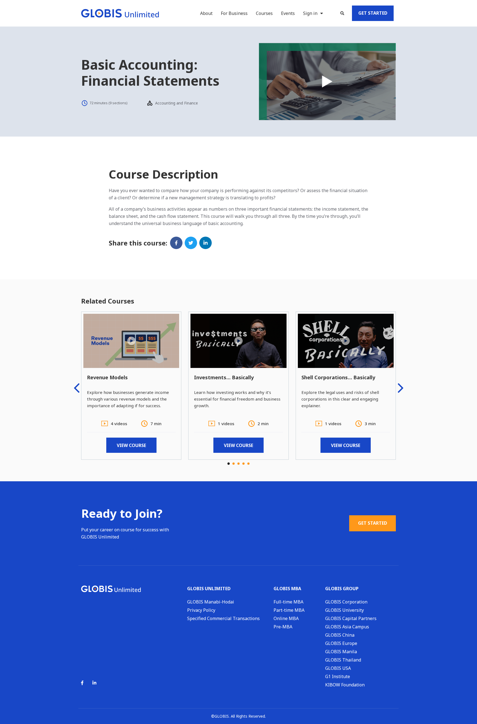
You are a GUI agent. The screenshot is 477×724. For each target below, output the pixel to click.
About (206, 13)
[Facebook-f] (82, 683)
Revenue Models (107, 377)
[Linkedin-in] (94, 683)
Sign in (310, 13)
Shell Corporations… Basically (338, 377)
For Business (234, 13)
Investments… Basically (224, 377)
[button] (342, 13)
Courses (264, 13)
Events (288, 13)
